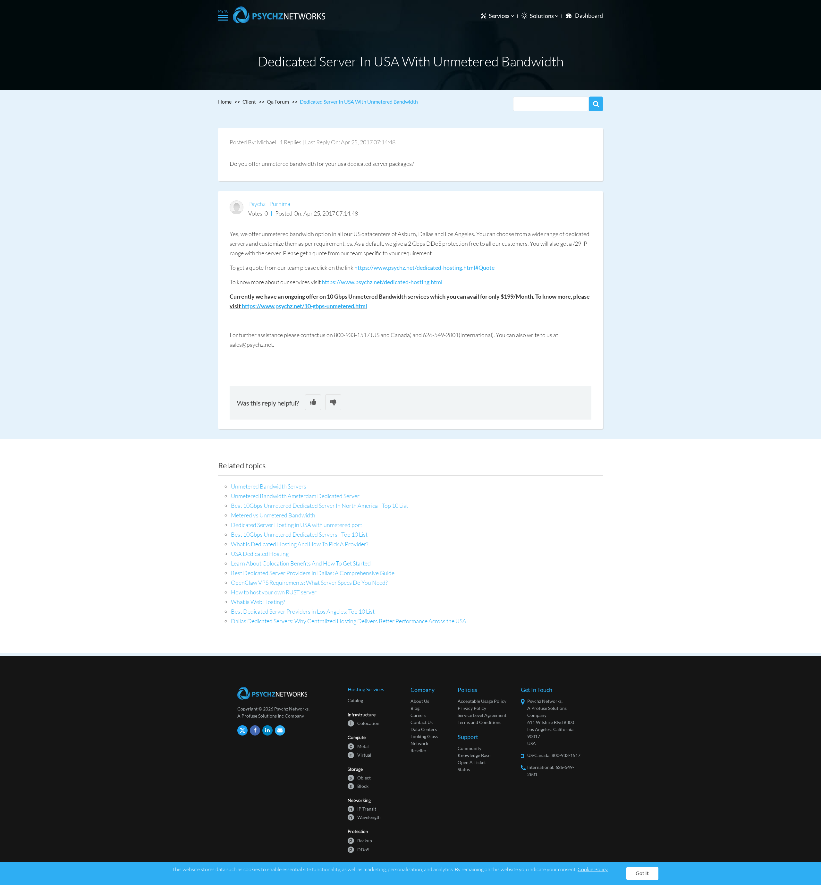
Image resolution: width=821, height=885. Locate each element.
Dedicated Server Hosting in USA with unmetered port (296, 524)
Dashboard (589, 15)
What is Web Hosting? (258, 601)
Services (500, 15)
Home (225, 101)
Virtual (360, 755)
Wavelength (365, 817)
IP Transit (362, 808)
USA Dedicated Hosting (260, 553)
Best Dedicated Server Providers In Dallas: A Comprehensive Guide (312, 572)
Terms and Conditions (479, 722)
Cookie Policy (593, 869)
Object (360, 777)
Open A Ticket (472, 762)
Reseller (418, 750)
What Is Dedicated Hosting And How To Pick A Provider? (299, 544)
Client (249, 101)
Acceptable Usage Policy (482, 701)
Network (419, 743)
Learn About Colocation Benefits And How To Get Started (301, 563)
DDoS (359, 849)
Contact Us (421, 722)
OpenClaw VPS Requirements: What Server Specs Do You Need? (309, 582)
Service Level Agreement (482, 715)
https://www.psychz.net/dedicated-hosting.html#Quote (424, 267)
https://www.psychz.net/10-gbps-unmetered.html (304, 306)
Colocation (364, 723)
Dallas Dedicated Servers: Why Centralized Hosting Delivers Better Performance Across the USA (348, 621)
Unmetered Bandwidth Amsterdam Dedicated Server (295, 495)
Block (359, 786)
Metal (359, 746)
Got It (642, 873)
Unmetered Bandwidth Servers (268, 486)
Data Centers (423, 729)
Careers (418, 715)
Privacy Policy (472, 708)
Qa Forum (278, 101)
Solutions (542, 15)
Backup (360, 840)
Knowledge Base (474, 755)
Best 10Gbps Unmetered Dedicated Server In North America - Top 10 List (319, 505)
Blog (414, 708)
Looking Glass (424, 736)
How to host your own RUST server (274, 592)
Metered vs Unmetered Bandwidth (273, 515)
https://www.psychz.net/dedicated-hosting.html (382, 281)
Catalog (355, 700)
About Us (419, 701)
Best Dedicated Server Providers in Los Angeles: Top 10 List (303, 611)
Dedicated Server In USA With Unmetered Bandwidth (359, 101)
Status (464, 769)
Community (469, 748)
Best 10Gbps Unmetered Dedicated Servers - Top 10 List (299, 534)
